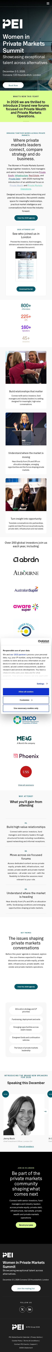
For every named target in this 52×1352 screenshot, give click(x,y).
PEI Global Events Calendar (19, 1337)
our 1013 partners (18, 654)
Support (33, 1344)
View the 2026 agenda (26, 218)
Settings (40, 684)
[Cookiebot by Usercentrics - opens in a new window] (38, 641)
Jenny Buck (9, 1138)
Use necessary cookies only (26, 708)
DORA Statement (26, 1348)
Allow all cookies (26, 692)
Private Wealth (16, 185)
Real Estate (34, 175)
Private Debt (14, 178)
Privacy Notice (36, 1337)
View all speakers (26, 1146)
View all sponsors (26, 785)
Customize (24, 700)
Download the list (26, 289)
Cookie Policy (17, 1341)
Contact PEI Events (21, 1344)
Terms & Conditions (31, 1341)
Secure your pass (26, 1225)
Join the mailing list (26, 1288)
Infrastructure (21, 175)
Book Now (13, 85)
